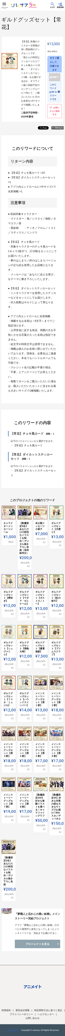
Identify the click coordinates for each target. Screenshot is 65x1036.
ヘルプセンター (46, 1014)
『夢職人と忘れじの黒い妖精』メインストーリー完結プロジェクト (37, 916)
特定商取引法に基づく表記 (48, 1010)
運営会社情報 (23, 1010)
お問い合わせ (33, 1018)
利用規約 (6, 1010)
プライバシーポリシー (21, 1014)
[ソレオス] (24, 5)
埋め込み (59, 128)
